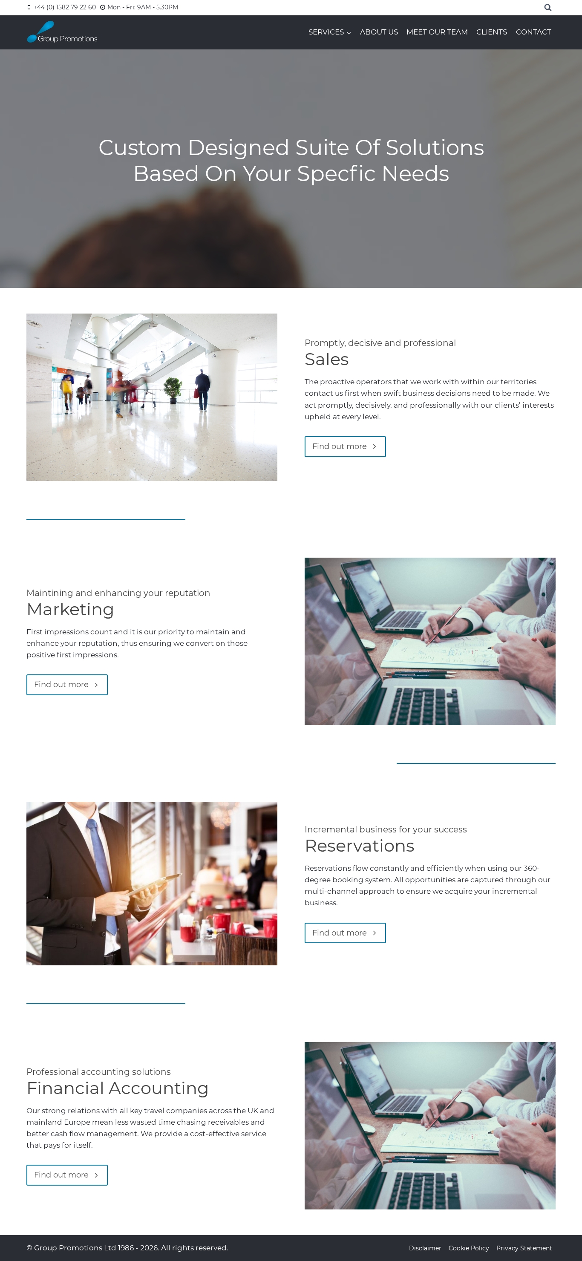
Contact (533, 32)
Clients (491, 32)
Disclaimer (425, 1248)
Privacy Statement (524, 1248)
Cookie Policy (469, 1248)
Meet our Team (437, 32)
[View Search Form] (548, 7)
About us (379, 32)
